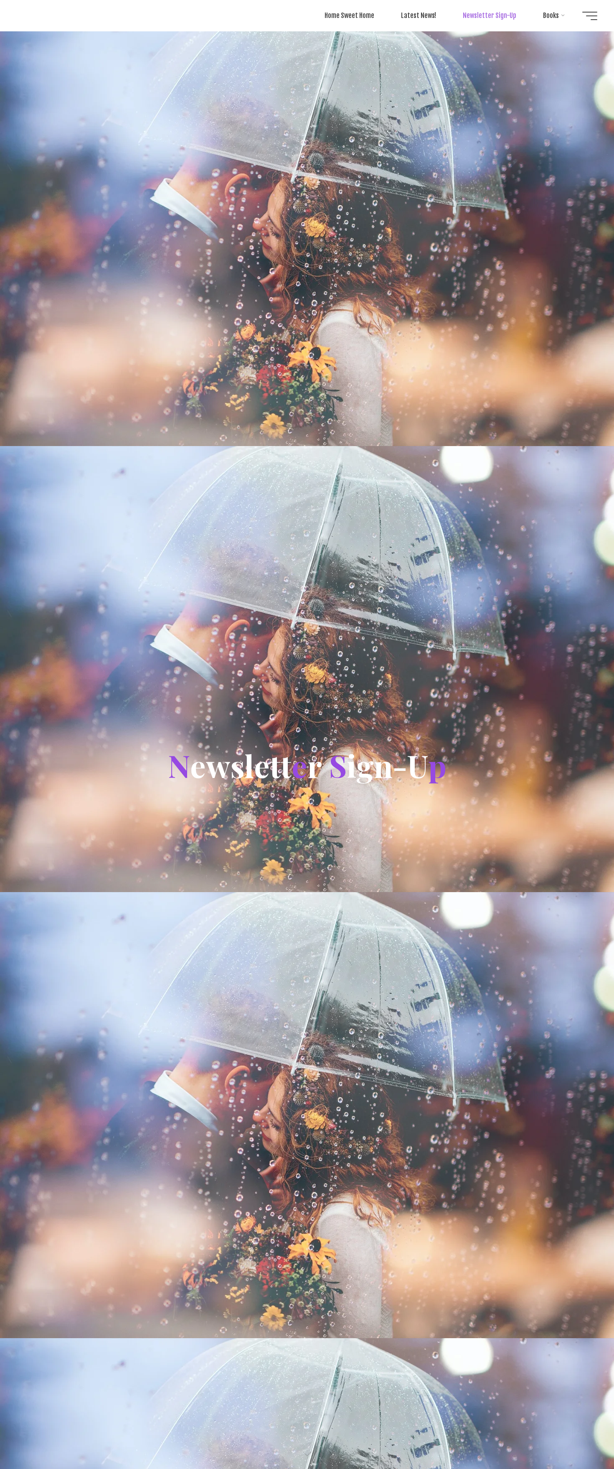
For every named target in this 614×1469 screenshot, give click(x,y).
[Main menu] (589, 16)
